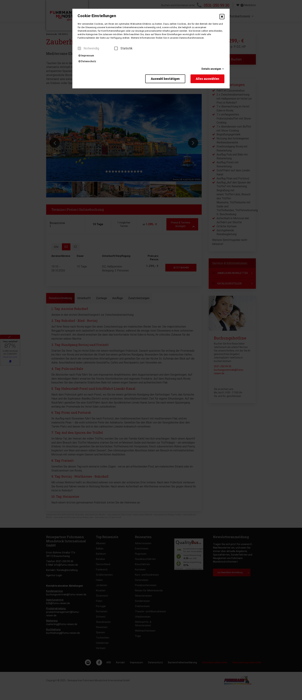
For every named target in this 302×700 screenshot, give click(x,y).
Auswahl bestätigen (165, 79)
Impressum (87, 55)
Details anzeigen (211, 68)
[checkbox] (79, 48)
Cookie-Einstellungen (97, 16)
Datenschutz (88, 61)
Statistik (126, 48)
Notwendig (91, 48)
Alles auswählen (207, 79)
